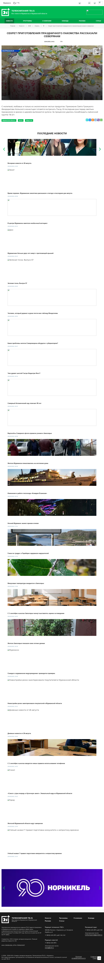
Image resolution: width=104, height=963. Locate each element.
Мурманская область (9, 120)
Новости (9, 21)
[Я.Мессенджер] (87, 120)
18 (43, 26)
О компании (46, 21)
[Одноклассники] (93, 120)
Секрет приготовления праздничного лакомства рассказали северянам (71, 26)
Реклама (82, 21)
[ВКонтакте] (90, 120)
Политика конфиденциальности (79, 957)
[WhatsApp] (101, 120)
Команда (65, 21)
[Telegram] (95, 120)
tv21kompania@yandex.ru (93, 935)
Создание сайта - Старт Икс (95, 957)
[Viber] (98, 120)
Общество (29, 120)
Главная (12, 26)
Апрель (37, 26)
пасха (20, 120)
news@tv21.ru (49, 947)
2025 (29, 26)
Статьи (98, 21)
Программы (27, 21)
